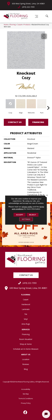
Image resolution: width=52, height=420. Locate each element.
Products (27, 25)
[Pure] (41, 104)
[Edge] (21, 104)
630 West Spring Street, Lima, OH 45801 (28, 3)
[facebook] (25, 412)
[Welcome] (31, 104)
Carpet (19, 25)
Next (48, 104)
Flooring (13, 25)
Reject (32, 215)
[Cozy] (10, 104)
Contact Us (15, 122)
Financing (38, 122)
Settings (26, 219)
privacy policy (27, 207)
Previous (4, 104)
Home (6, 25)
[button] (26, 275)
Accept (19, 215)
